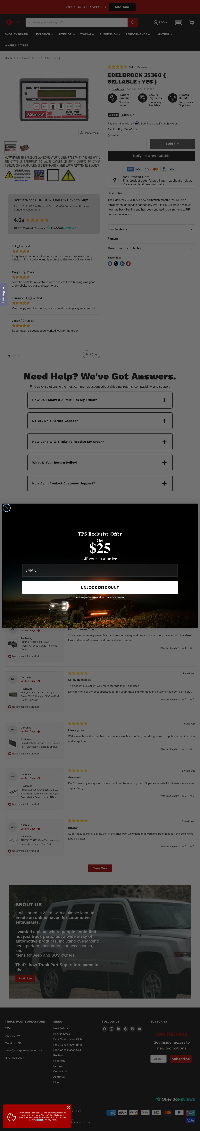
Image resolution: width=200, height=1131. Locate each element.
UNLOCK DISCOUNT (100, 587)
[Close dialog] (6, 507)
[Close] (69, 1107)
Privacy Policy (51, 1120)
